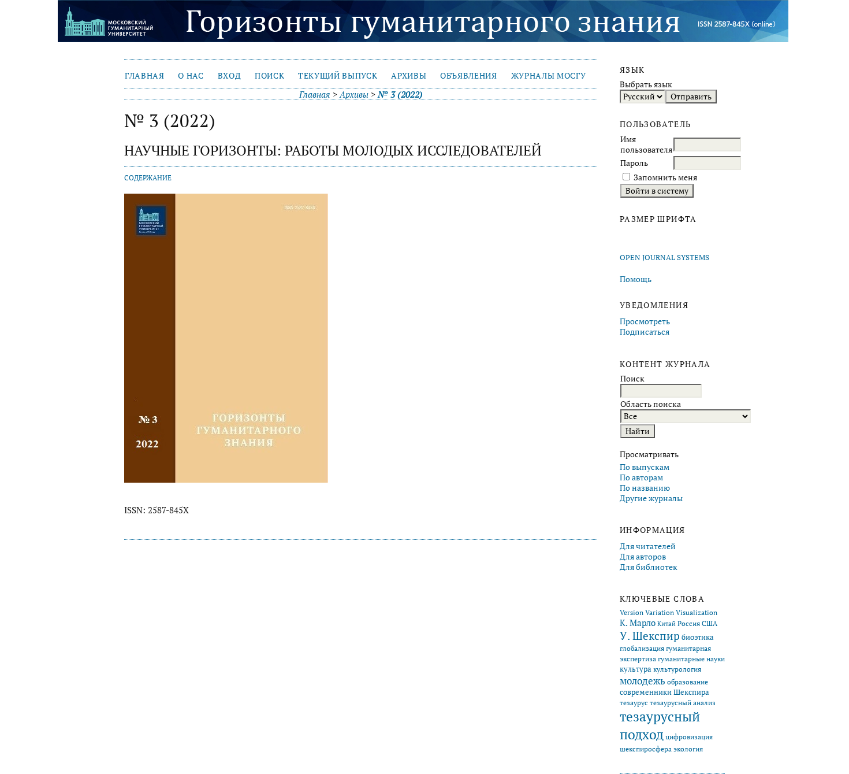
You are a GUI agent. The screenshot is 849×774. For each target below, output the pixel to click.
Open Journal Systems (664, 257)
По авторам (641, 477)
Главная (145, 76)
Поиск (269, 76)
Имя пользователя (646, 144)
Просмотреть (645, 321)
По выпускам (644, 467)
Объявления (468, 76)
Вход (229, 76)
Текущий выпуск (337, 76)
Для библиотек (648, 567)
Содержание (148, 178)
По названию (645, 488)
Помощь (635, 279)
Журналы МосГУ (548, 76)
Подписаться (644, 332)
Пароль (634, 163)
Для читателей (648, 546)
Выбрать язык (646, 84)
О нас (190, 76)
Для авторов (643, 556)
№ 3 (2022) (400, 94)
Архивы (408, 76)
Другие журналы (651, 498)
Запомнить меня (665, 177)
